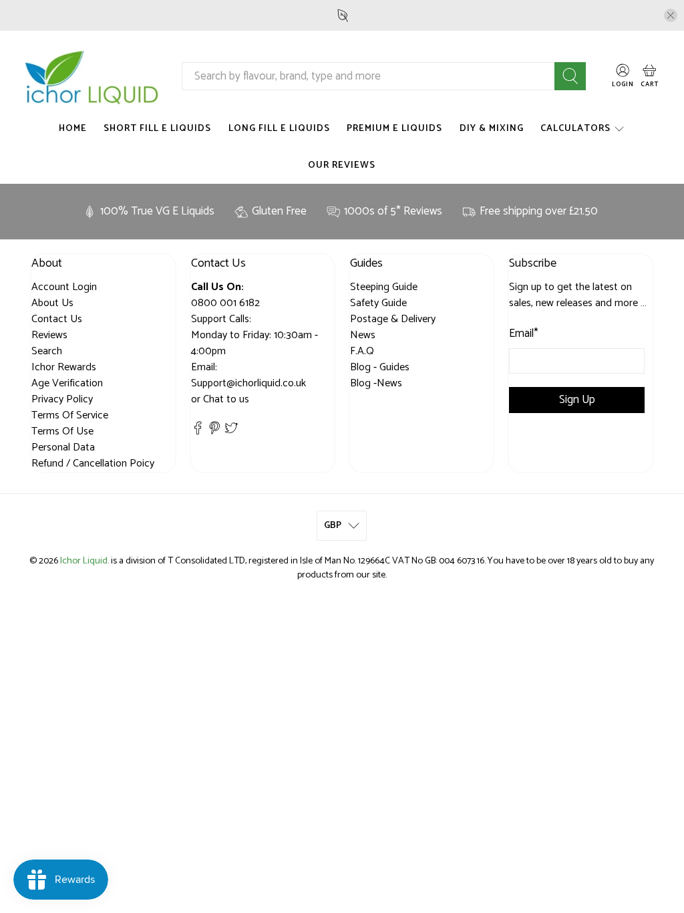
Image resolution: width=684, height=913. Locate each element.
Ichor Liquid (84, 561)
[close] (670, 15)
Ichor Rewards (63, 367)
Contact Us (56, 319)
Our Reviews (341, 165)
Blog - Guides (379, 367)
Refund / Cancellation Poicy (92, 463)
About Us (52, 303)
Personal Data (63, 447)
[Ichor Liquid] (92, 76)
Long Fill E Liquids (279, 128)
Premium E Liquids (394, 128)
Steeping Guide (383, 287)
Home (73, 128)
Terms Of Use (62, 431)
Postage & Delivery (393, 319)
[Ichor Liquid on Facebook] (197, 431)
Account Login (64, 287)
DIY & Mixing (492, 128)
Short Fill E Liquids (157, 128)
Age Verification (67, 383)
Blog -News (376, 383)
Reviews (49, 335)
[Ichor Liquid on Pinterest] (214, 431)
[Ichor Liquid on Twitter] (231, 431)
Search (46, 351)
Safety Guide (378, 303)
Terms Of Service (69, 415)
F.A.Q (362, 351)
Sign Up (577, 399)
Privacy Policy (62, 399)
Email (523, 334)
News (362, 335)
